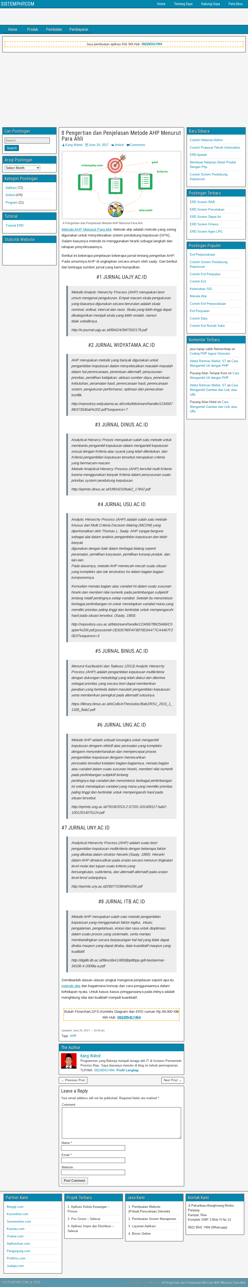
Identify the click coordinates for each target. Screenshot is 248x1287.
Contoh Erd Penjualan (205, 274)
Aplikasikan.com (18, 1243)
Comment (68, 1104)
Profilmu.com (16, 1258)
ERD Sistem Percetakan (207, 209)
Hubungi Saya (210, 4)
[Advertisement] (124, 88)
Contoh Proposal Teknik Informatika (215, 147)
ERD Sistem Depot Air (205, 217)
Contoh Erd (198, 281)
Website (67, 1167)
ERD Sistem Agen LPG (206, 231)
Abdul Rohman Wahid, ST (208, 361)
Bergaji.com (15, 1207)
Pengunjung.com (18, 1251)
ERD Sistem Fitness (204, 224)
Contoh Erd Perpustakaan (208, 303)
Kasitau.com (15, 1229)
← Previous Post (73, 1080)
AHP (73, 1036)
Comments (137, 145)
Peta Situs (236, 4)
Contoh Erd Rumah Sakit (207, 325)
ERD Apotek (198, 155)
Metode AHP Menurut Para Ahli (86, 229)
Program (11, 202)
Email (67, 1155)
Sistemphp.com (137, 1282)
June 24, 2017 (98, 145)
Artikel (119, 145)
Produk (32, 29)
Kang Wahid (73, 145)
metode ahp (71, 986)
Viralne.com (15, 1236)
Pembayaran (78, 29)
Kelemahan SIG (201, 289)
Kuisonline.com (17, 1214)
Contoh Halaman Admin (206, 140)
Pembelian (54, 29)
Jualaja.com (15, 1266)
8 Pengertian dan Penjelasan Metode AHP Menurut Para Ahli (121, 135)
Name (67, 1143)
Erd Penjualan (199, 311)
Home (161, 4)
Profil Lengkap (127, 1070)
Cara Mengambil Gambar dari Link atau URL (214, 389)
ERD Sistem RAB (202, 202)
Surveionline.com (19, 1221)
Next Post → (173, 1080)
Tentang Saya (183, 4)
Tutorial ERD (14, 225)
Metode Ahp (198, 296)
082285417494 (152, 44)
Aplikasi (11, 188)
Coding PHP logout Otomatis (210, 353)
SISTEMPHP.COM (17, 4)
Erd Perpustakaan (202, 254)
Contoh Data (198, 318)
